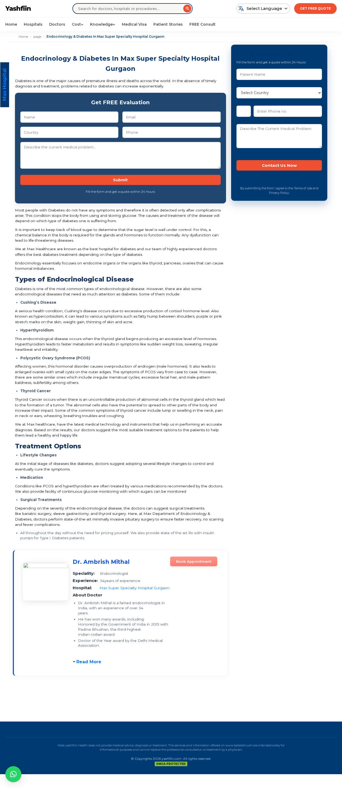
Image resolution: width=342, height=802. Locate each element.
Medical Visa (134, 24)
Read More (88, 661)
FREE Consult (202, 24)
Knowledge (101, 24)
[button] (13, 774)
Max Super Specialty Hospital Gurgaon (134, 588)
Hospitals (33, 24)
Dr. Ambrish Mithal (101, 561)
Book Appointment (193, 561)
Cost (76, 24)
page (37, 36)
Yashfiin (18, 8)
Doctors (57, 24)
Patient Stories (168, 24)
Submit (120, 180)
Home (11, 24)
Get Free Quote (315, 8)
